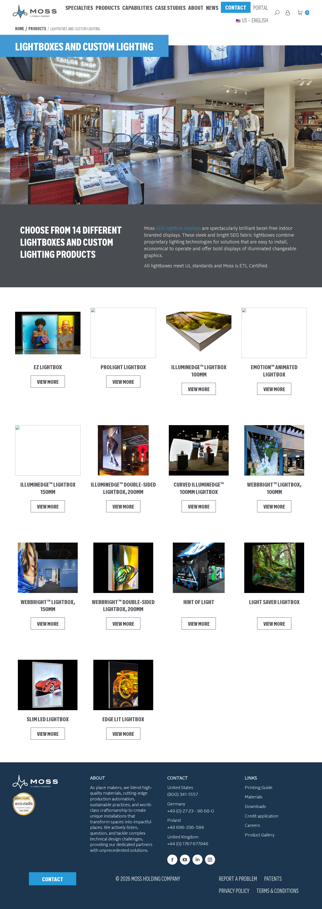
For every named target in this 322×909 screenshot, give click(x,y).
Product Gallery (259, 834)
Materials (253, 797)
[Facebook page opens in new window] (172, 860)
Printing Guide (258, 787)
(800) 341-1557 (182, 794)
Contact (52, 879)
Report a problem (238, 878)
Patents (273, 878)
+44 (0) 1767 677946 (187, 844)
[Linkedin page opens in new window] (197, 860)
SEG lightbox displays (178, 228)
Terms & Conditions (277, 890)
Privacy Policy (234, 890)
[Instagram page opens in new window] (210, 860)
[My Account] (289, 12)
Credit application (261, 816)
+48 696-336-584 (185, 827)
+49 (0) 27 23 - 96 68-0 (190, 810)
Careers (252, 825)
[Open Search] (276, 12)
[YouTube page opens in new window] (185, 860)
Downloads (255, 806)
